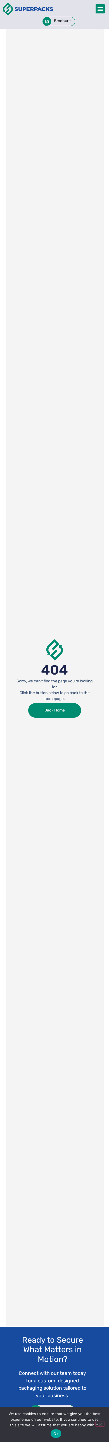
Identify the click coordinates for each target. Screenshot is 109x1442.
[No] (100, 1424)
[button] (100, 8)
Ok (55, 1433)
